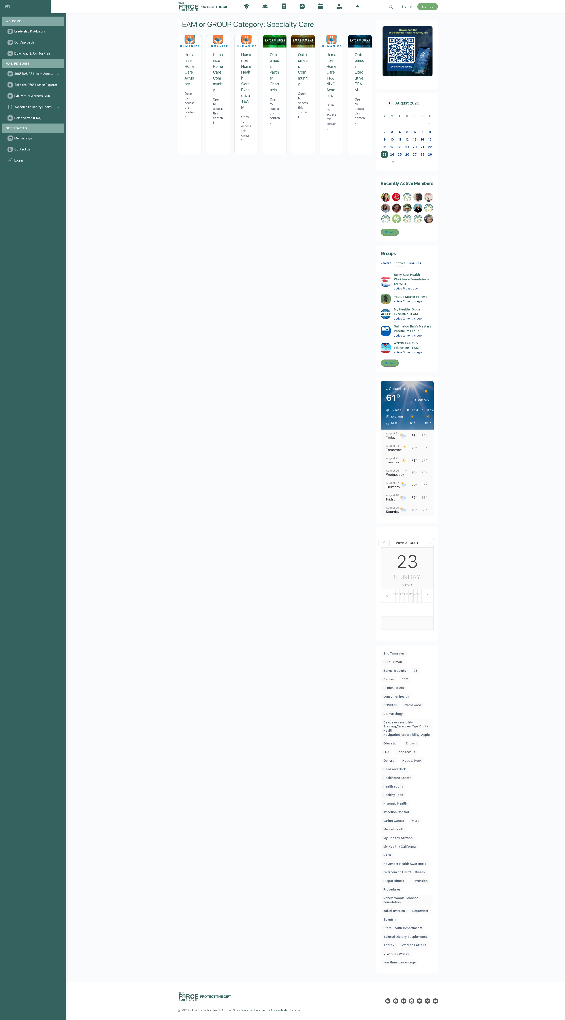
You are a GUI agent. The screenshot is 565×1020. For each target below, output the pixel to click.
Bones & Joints (394, 670)
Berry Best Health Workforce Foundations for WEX (411, 279)
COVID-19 (390, 705)
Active (400, 263)
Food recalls (406, 752)
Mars (415, 820)
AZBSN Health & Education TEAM (406, 345)
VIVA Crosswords (396, 953)
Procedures (392, 889)
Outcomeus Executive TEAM (359, 72)
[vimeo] (427, 1001)
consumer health (396, 696)
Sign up (427, 6)
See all (389, 232)
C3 (415, 670)
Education (391, 743)
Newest (386, 263)
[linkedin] (411, 1001)
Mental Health (393, 829)
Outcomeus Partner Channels (274, 72)
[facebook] (395, 1001)
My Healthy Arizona (398, 838)
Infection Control (396, 812)
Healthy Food (393, 795)
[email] (387, 1001)
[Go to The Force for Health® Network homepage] (204, 6)
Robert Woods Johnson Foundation (400, 900)
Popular (415, 263)
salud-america (394, 911)
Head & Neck (411, 760)
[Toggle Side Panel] (7, 6)
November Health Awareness (404, 864)
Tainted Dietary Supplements (405, 936)
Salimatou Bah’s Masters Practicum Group (412, 329)
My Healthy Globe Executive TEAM (407, 312)
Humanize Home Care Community (218, 72)
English (411, 743)
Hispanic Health (395, 803)
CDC (404, 679)
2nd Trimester (393, 653)
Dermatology (393, 714)
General (389, 760)
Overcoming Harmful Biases (404, 872)
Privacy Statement (254, 1010)
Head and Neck (394, 769)
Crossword (413, 705)
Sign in (406, 6)
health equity (393, 786)
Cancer (388, 679)
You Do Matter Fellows (410, 297)
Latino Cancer (394, 820)
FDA (386, 752)
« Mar (389, 103)
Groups (388, 253)
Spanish (389, 919)
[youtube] (435, 1001)
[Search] (390, 6)
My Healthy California (399, 846)
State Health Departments (402, 928)
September (420, 911)
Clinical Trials (393, 688)
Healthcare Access (397, 778)
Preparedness (393, 881)
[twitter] (419, 1001)
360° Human (392, 662)
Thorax (388, 945)
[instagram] (403, 1001)
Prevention (419, 881)
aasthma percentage (399, 962)
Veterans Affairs (414, 945)
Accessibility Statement (287, 1010)
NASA (387, 855)
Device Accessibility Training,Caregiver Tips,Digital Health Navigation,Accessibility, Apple (406, 729)
